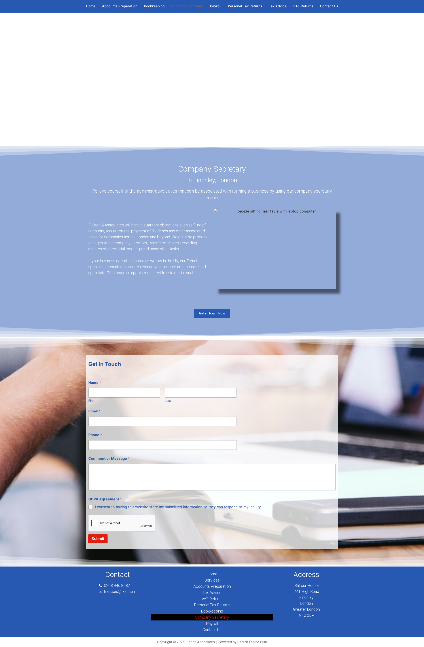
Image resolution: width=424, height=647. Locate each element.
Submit (98, 538)
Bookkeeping (154, 6)
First (91, 400)
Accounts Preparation (119, 6)
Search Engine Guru (252, 642)
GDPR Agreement (105, 499)
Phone (95, 435)
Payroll (215, 6)
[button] (6, 78)
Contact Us (329, 6)
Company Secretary (187, 6)
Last (168, 400)
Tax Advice (278, 6)
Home (90, 6)
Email (94, 411)
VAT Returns (303, 6)
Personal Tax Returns (245, 6)
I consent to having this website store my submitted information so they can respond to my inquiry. (178, 507)
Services (212, 580)
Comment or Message (109, 458)
